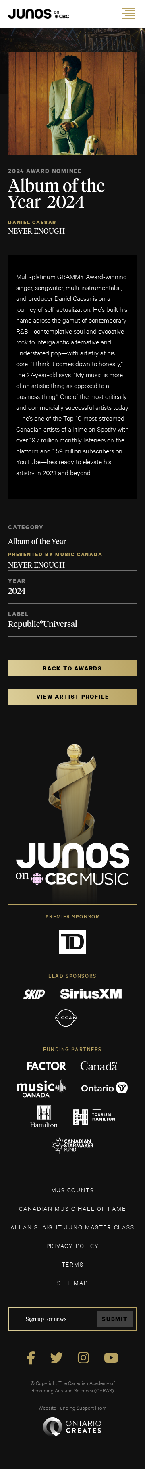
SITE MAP (72, 1282)
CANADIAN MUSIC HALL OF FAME (72, 1208)
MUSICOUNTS (72, 1190)
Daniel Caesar (32, 222)
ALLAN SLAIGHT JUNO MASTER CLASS (72, 1227)
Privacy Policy (72, 1245)
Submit (115, 1319)
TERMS (73, 1264)
